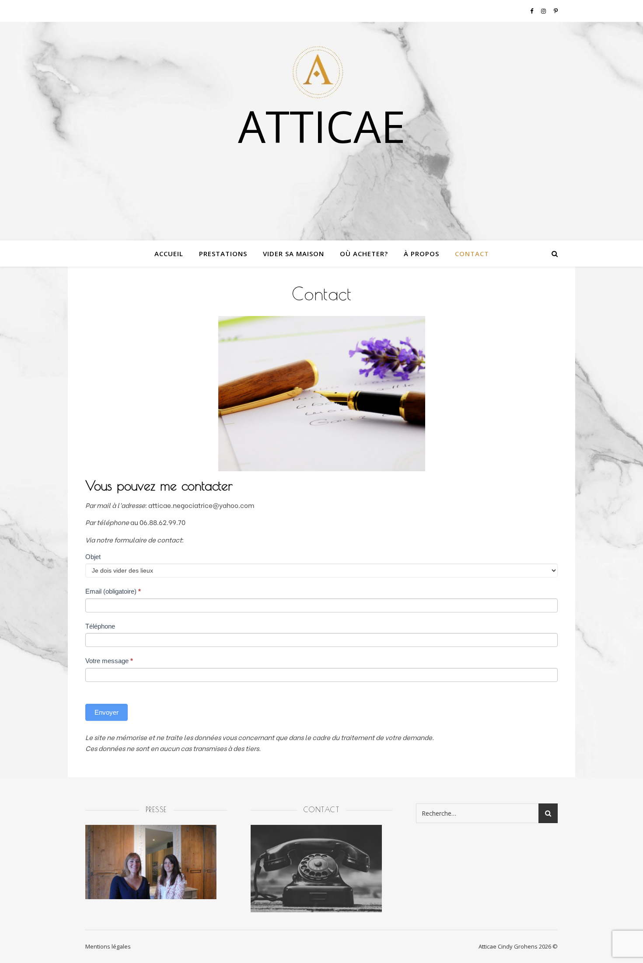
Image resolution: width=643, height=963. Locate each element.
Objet (93, 556)
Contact (472, 253)
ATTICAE (321, 126)
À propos (421, 253)
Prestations (223, 253)
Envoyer (106, 712)
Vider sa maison (293, 253)
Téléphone (100, 626)
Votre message (109, 660)
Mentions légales (108, 946)
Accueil (168, 253)
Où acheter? (364, 253)
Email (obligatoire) (113, 591)
